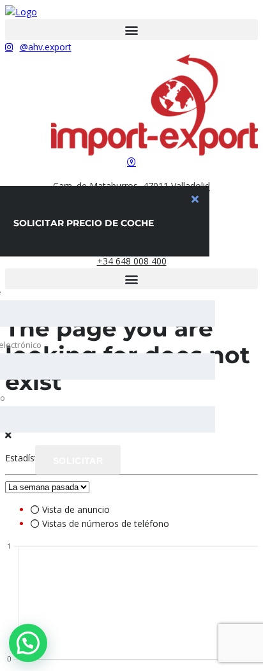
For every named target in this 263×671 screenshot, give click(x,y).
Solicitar (78, 460)
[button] (131, 29)
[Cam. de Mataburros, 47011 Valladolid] (131, 162)
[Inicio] (21, 12)
